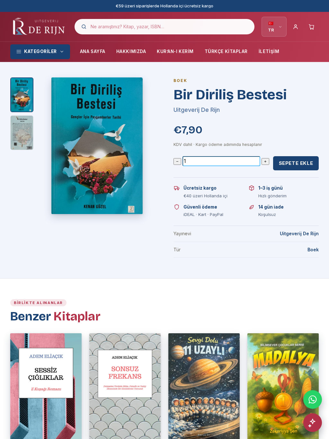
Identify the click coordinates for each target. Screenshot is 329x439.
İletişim (269, 51)
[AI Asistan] (312, 422)
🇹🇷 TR (271, 26)
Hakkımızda (131, 51)
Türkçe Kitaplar (226, 51)
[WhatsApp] (312, 399)
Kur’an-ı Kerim (175, 51)
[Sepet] (312, 27)
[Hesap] (296, 27)
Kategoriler (40, 51)
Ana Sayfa (92, 51)
